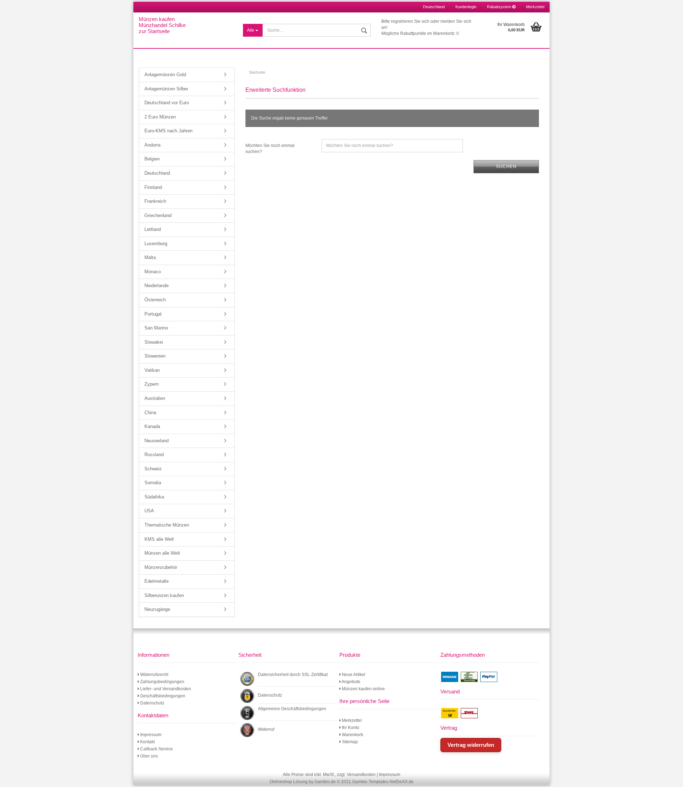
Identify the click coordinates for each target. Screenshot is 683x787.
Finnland (153, 187)
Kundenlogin (465, 7)
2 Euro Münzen (160, 117)
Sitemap (349, 741)
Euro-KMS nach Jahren (168, 130)
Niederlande (156, 285)
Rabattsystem (499, 7)
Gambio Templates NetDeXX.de (383, 781)
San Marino (156, 328)
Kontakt (147, 741)
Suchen (506, 166)
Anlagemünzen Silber (166, 88)
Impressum (150, 734)
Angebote (350, 681)
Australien (154, 398)
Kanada (152, 426)
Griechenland (157, 215)
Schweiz (153, 468)
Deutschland (157, 173)
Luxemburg (155, 243)
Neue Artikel (353, 674)
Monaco (152, 271)
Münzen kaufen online (363, 688)
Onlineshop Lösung (289, 781)
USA (149, 510)
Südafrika (154, 497)
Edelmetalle (156, 581)
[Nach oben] (668, 776)
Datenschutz (151, 703)
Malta (150, 257)
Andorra (152, 145)
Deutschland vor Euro (166, 102)
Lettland (152, 229)
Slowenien (154, 356)
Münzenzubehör (160, 567)
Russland (154, 454)
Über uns (148, 756)
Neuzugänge (157, 609)
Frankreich (155, 201)
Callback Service (156, 748)
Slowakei (153, 342)
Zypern (151, 384)
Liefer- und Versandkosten (165, 688)
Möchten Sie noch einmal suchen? (270, 148)
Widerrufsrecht (153, 674)
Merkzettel (535, 7)
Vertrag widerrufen (471, 745)
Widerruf (266, 729)
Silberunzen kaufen (164, 595)
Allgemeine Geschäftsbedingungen (292, 708)
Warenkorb (352, 734)
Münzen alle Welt (162, 553)
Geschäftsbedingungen (162, 695)
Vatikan (152, 370)
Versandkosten (361, 774)
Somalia (152, 482)
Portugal (153, 314)
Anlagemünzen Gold (165, 74)
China (150, 412)
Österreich (155, 299)
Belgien (152, 159)
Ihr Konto (350, 727)
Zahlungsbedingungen (161, 681)
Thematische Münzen (166, 525)
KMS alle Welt (159, 539)
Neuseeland (156, 440)
